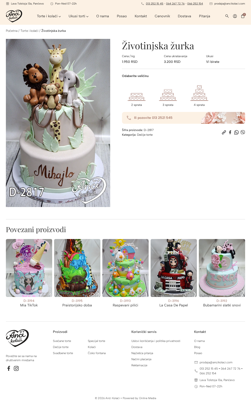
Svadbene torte (63, 353)
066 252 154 (195, 3)
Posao (198, 353)
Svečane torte (62, 341)
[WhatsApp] (236, 132)
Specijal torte (96, 341)
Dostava (136, 347)
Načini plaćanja (141, 359)
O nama (199, 341)
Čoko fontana (97, 353)
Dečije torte (145, 134)
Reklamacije (139, 365)
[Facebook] (230, 132)
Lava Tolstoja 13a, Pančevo (217, 380)
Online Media (147, 398)
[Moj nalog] (235, 16)
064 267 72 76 (175, 3)
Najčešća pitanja (142, 353)
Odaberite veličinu (135, 76)
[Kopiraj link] (224, 132)
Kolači (92, 347)
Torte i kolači (29, 31)
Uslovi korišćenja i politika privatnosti (155, 341)
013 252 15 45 (154, 3)
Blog (197, 347)
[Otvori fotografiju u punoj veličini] (58, 123)
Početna (11, 31)
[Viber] (242, 132)
